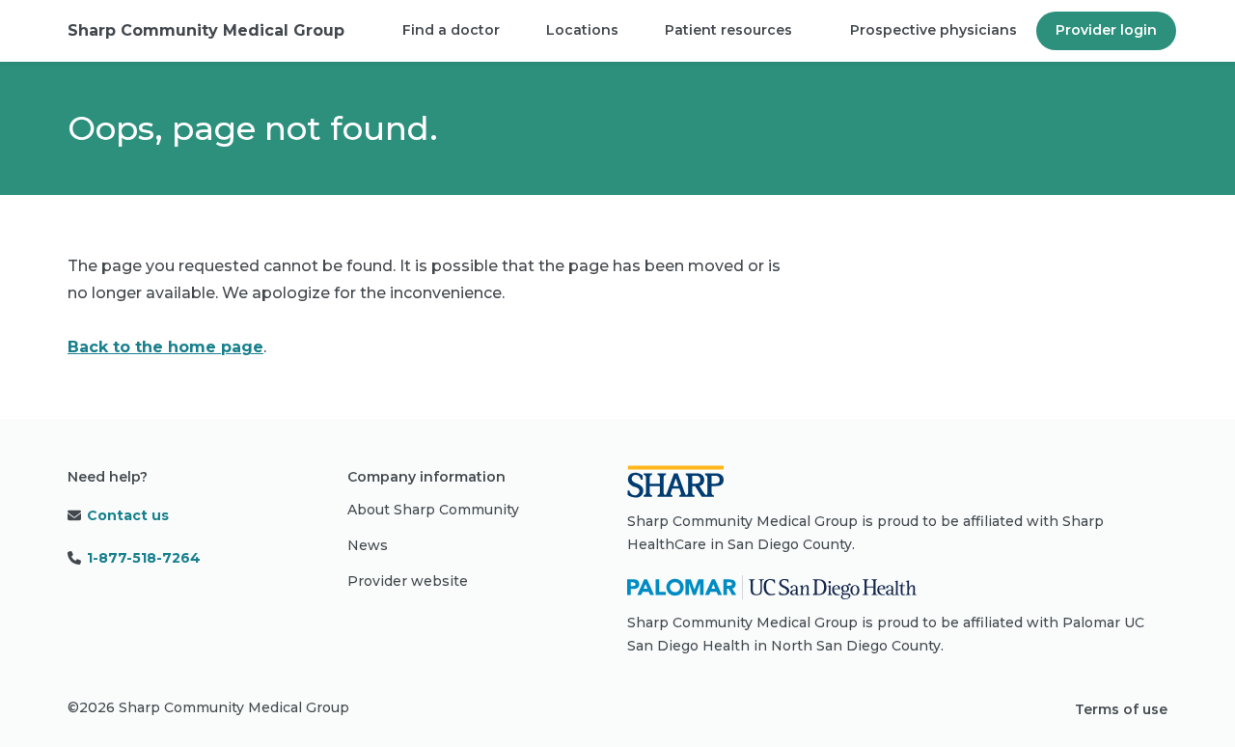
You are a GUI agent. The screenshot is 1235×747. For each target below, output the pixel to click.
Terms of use (1121, 709)
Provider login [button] (1106, 30)
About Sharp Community (433, 509)
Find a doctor (451, 30)
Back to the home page (165, 347)
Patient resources (728, 30)
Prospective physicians (933, 30)
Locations (582, 30)
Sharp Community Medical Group (206, 30)
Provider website (407, 581)
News (367, 545)
